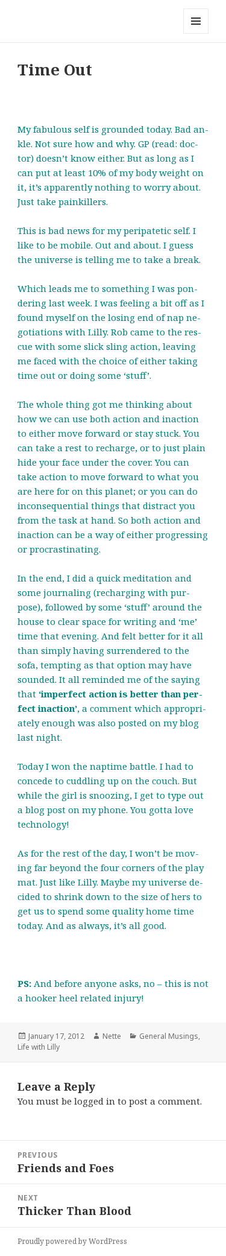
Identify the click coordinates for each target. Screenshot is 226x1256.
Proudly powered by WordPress (72, 1241)
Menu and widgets (196, 33)
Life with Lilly (38, 1047)
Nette (111, 1036)
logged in (94, 1101)
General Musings (168, 1036)
